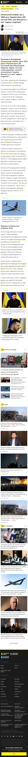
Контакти (17, 704)
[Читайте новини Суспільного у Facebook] (5, 736)
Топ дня (17, 679)
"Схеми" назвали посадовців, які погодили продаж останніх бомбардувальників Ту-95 (12, 219)
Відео (2, 668)
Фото (16, 668)
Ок (14, 753)
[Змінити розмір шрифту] (26, 33)
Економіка (18, 686)
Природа (3, 694)
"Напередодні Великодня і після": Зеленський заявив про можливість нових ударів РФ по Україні (13, 337)
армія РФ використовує (17, 239)
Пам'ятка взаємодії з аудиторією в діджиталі (21, 726)
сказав (10, 80)
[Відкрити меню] (26, 2)
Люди (16, 689)
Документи (18, 720)
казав (19, 180)
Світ (2, 689)
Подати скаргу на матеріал (6, 721)
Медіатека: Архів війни (5, 671)
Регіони (17, 681)
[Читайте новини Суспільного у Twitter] (7, 736)
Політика (3, 686)
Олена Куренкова (8, 29)
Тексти (17, 665)
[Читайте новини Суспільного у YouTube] (13, 736)
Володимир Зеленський (11, 60)
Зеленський (14, 6)
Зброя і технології (5, 11)
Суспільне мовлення (7, 706)
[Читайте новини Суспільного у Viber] (16, 736)
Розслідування (19, 684)
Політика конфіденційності (20, 711)
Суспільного (16, 85)
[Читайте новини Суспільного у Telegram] (19, 736)
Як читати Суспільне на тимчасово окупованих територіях (21, 716)
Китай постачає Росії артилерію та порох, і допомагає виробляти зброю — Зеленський (13, 311)
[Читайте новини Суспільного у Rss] (2, 736)
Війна (2, 665)
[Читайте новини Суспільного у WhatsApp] (22, 736)
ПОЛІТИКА (17, 8)
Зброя (3, 6)
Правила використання (19, 707)
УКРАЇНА (7, 6)
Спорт (16, 694)
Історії (3, 691)
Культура (3, 696)
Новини (17, 696)
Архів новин (4, 704)
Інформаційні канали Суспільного (7, 714)
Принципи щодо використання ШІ (6, 711)
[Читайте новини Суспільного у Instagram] (10, 736)
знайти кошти (9, 140)
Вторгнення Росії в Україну (7, 8)
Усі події (3, 679)
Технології (18, 691)
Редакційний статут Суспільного (7, 725)
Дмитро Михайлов (8, 26)
